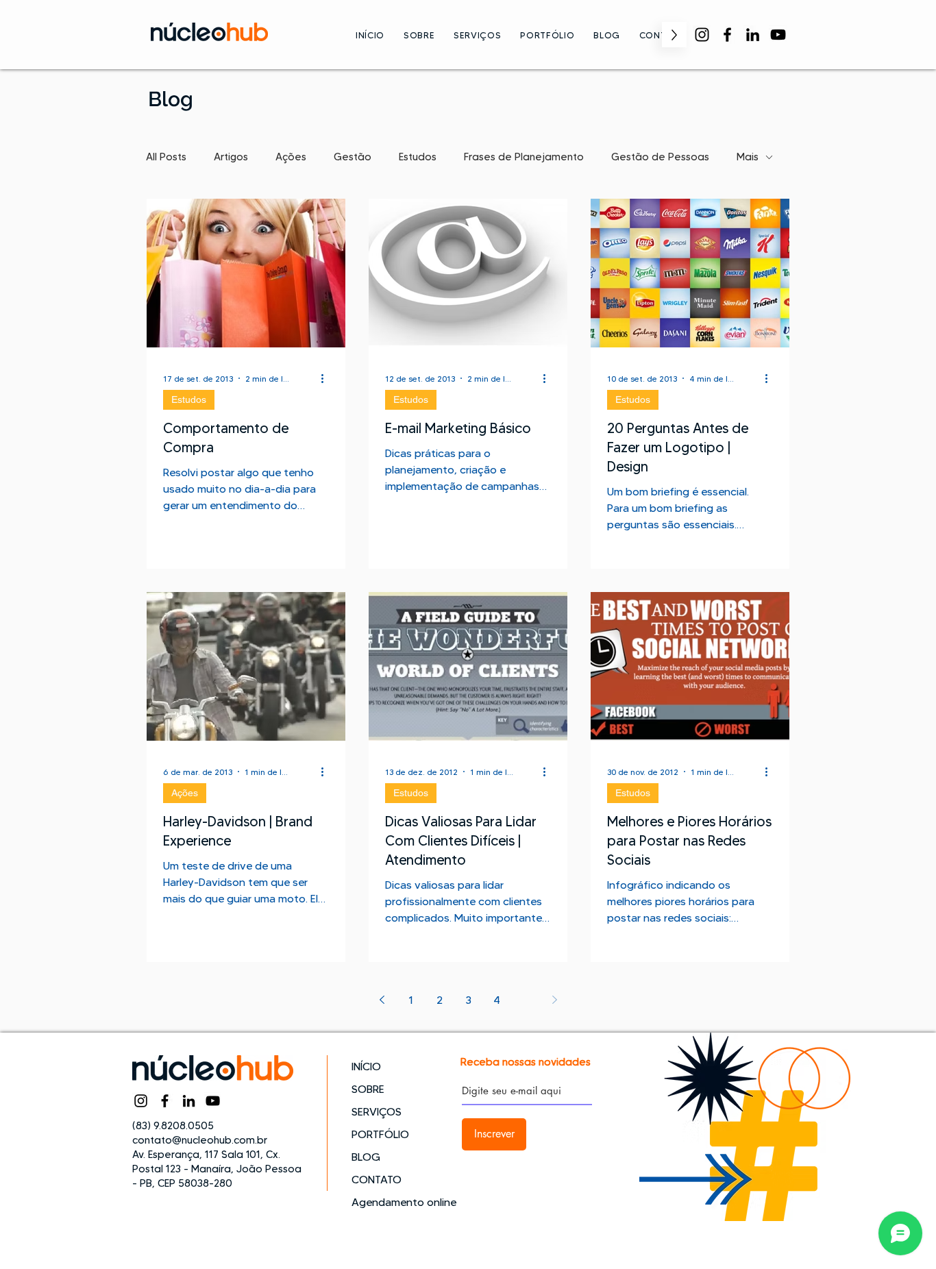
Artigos (231, 157)
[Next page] (554, 999)
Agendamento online (400, 1202)
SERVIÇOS (377, 1111)
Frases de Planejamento (524, 157)
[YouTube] (778, 34)
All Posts (166, 157)
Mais (748, 157)
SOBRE (368, 1089)
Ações (290, 157)
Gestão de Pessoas (660, 157)
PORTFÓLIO (380, 1134)
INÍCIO (366, 1066)
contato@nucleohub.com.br (199, 1140)
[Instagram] (702, 34)
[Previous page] (381, 999)
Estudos (417, 157)
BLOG (366, 1156)
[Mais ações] (327, 378)
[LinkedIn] (752, 34)
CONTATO (377, 1179)
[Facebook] (727, 34)
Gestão (352, 157)
